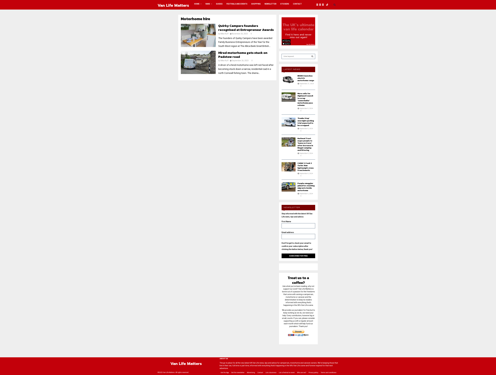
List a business (271, 372)
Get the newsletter (237, 372)
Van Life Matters (173, 5)
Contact (297, 4)
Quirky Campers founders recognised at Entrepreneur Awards (246, 27)
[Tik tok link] (327, 4)
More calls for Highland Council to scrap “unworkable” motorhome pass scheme (305, 99)
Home (196, 4)
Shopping (256, 4)
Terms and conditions (328, 372)
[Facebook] (317, 4)
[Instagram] (323, 4)
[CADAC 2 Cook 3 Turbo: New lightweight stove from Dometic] (289, 166)
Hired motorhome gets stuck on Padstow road (242, 54)
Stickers (284, 4)
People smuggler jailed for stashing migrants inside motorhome (306, 187)
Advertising (251, 372)
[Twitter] (320, 4)
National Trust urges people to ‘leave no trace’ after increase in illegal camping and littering (305, 144)
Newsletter (270, 4)
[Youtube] (325, 4)
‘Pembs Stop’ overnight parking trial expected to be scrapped (305, 122)
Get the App (225, 372)
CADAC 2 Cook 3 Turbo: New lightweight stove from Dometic (305, 167)
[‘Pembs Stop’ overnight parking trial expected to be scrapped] (289, 122)
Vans (207, 4)
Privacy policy (313, 372)
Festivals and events (236, 4)
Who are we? (301, 372)
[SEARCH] (312, 56)
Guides (219, 4)
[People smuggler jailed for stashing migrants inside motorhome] (289, 187)
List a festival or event (287, 372)
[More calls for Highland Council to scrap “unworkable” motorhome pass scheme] (289, 97)
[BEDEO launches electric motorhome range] (289, 79)
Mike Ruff (225, 34)
